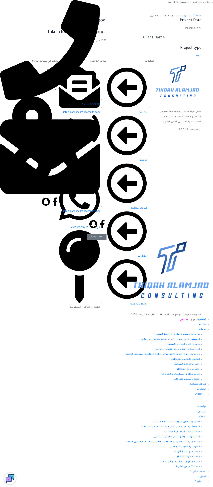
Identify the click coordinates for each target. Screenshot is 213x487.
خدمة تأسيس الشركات (187, 379)
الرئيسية (201, 319)
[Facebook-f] (102, 224)
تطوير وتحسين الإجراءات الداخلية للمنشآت (176, 334)
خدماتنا (202, 329)
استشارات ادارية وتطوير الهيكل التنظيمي (177, 349)
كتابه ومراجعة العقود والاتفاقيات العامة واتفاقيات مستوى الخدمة (163, 354)
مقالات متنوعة (198, 384)
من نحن (202, 324)
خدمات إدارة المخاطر (188, 369)
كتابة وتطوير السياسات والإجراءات (180, 374)
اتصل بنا (201, 389)
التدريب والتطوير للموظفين (185, 359)
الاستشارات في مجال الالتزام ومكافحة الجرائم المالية (170, 339)
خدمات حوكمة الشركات (187, 364)
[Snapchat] (93, 224)
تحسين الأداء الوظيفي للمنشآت (182, 344)
